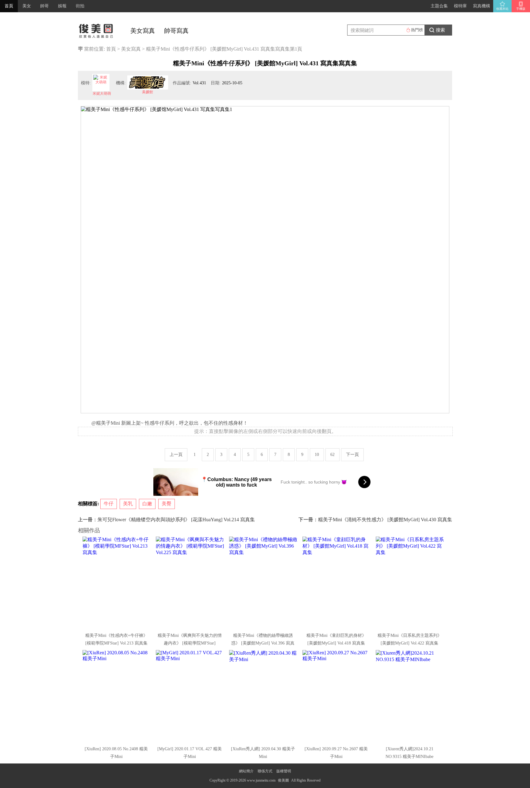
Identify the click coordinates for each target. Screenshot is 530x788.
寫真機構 (481, 6)
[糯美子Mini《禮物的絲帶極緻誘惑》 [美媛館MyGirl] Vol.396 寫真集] (263, 583)
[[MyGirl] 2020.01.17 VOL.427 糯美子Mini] (190, 696)
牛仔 (108, 503)
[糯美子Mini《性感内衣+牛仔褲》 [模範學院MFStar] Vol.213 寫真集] (117, 583)
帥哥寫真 (176, 30)
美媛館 (147, 92)
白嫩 (147, 503)
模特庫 (460, 6)
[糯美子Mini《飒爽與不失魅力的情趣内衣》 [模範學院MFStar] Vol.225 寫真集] (190, 583)
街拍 (80, 6)
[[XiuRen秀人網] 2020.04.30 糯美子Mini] (263, 696)
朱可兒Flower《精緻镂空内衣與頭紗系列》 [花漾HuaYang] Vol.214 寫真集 (176, 519)
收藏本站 (502, 8)
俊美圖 (283, 780)
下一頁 (352, 454)
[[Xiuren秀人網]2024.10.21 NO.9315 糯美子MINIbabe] (410, 696)
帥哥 (44, 6)
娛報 (62, 6)
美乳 (128, 503)
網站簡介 (246, 771)
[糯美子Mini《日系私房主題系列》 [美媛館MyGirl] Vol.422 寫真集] (410, 583)
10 (317, 454)
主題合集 (439, 6)
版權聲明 (283, 771)
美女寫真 (142, 30)
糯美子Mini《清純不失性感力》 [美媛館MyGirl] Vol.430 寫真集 (385, 519)
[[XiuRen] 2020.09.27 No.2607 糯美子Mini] (336, 696)
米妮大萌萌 (102, 93)
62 (332, 454)
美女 (26, 6)
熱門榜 (417, 30)
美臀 (166, 503)
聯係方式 (265, 771)
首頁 (9, 6)
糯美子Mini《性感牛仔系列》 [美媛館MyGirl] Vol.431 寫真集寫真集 (218, 49)
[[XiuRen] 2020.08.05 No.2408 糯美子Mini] (117, 696)
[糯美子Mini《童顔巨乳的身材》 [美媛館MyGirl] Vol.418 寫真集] (336, 583)
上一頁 (176, 454)
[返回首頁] (96, 29)
